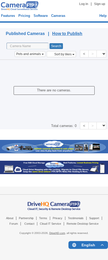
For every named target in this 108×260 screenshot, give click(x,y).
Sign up (99, 4)
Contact (29, 223)
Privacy (57, 218)
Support (94, 218)
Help (103, 16)
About (9, 218)
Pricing (24, 16)
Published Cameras (19, 25)
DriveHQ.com (57, 233)
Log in (83, 4)
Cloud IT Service (50, 223)
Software (41, 16)
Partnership (26, 218)
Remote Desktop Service (83, 223)
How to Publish (67, 33)
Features (8, 16)
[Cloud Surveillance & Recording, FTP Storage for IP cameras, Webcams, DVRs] (19, 6)
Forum (13, 223)
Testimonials (76, 218)
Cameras (58, 16)
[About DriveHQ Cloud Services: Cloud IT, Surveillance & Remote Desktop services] (54, 203)
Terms (43, 218)
